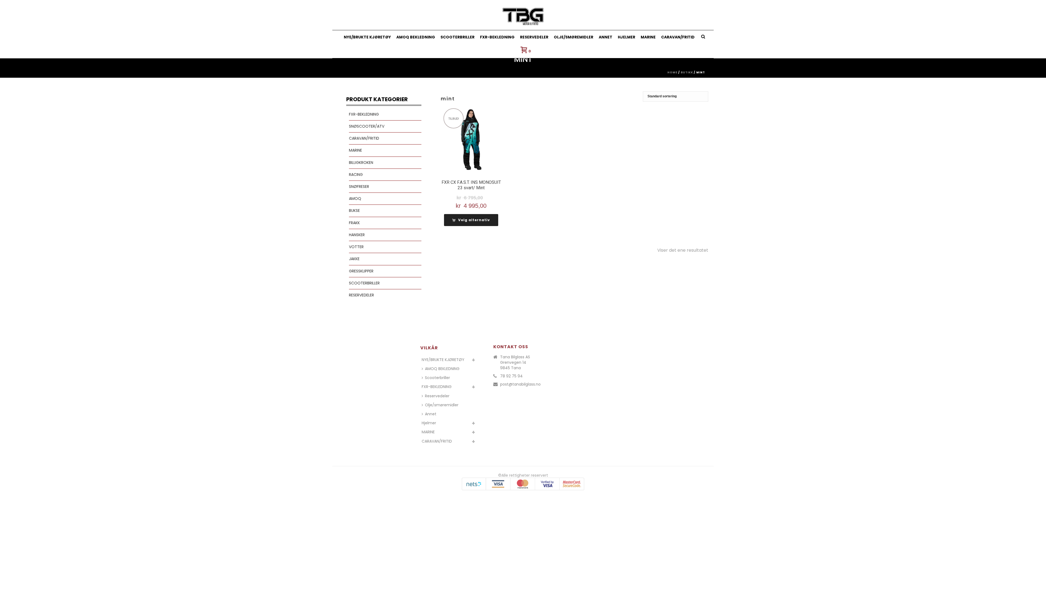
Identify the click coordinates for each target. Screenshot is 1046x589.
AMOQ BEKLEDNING (415, 37)
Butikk (687, 72)
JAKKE (354, 259)
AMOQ (355, 198)
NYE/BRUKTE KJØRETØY (367, 37)
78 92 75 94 (511, 376)
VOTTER (356, 247)
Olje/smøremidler (573, 37)
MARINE (648, 37)
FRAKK (354, 223)
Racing (356, 174)
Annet (605, 37)
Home (672, 72)
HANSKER (357, 235)
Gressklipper (361, 271)
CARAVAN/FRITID (678, 37)
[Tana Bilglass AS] (523, 15)
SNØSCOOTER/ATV (366, 126)
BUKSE (354, 210)
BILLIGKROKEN (361, 162)
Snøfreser (359, 186)
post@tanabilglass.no (520, 384)
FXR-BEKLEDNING (497, 37)
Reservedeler (534, 37)
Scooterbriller (457, 37)
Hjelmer (626, 37)
